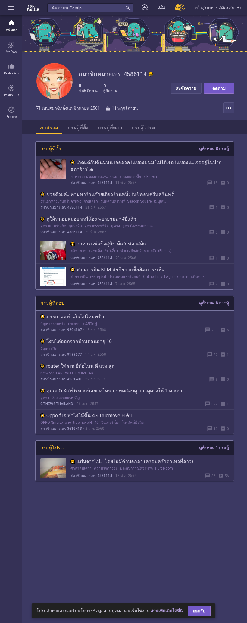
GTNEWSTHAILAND (56, 404)
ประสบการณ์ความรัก (136, 468)
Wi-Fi (69, 373)
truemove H (82, 422)
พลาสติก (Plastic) (158, 251)
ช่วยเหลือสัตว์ (131, 251)
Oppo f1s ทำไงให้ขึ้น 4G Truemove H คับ (89, 415)
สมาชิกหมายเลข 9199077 (61, 354)
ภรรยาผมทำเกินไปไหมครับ (75, 316)
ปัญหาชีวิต (48, 348)
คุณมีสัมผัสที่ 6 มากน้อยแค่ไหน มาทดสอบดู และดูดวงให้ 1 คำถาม (115, 391)
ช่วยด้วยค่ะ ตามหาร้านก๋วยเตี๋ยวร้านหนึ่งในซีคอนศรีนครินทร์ (110, 194)
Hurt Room (164, 468)
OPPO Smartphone (55, 422)
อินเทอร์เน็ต (110, 422)
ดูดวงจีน (75, 226)
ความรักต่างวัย (105, 468)
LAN (59, 373)
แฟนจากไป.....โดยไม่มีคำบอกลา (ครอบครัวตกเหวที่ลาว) (135, 461)
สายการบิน (79, 277)
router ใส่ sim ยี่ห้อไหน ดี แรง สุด (80, 366)
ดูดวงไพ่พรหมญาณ (137, 226)
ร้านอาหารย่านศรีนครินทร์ (60, 201)
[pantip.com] (33, 7)
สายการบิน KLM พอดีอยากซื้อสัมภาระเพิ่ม (121, 269)
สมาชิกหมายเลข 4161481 (61, 379)
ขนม (113, 177)
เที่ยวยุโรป (98, 277)
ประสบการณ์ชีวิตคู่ (82, 324)
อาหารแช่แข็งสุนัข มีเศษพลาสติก (111, 244)
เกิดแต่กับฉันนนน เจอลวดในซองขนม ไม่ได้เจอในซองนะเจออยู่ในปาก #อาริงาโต (146, 165)
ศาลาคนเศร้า (81, 468)
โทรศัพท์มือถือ (133, 422)
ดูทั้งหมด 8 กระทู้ (214, 148)
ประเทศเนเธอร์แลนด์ (124, 277)
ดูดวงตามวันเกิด (53, 226)
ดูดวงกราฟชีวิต (96, 226)
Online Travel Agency (160, 277)
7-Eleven (150, 177)
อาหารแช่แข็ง (91, 251)
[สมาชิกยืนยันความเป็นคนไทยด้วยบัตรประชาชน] (150, 74)
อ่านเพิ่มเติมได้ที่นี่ (167, 610)
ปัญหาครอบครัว (52, 324)
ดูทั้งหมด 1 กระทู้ (214, 447)
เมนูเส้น (160, 201)
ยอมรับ (199, 611)
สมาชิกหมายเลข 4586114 (91, 183)
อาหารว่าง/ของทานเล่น (89, 177)
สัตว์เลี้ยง (111, 251)
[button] (11, 7)
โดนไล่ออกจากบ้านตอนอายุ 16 (79, 341)
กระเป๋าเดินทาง (192, 277)
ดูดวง (115, 226)
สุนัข (73, 251)
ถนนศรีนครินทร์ (112, 201)
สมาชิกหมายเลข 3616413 (61, 428)
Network (47, 373)
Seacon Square (139, 201)
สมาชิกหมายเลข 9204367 (61, 330)
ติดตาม (219, 88)
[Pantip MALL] (180, 7)
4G (91, 373)
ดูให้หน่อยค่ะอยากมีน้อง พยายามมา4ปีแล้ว (91, 219)
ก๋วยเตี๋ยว (91, 201)
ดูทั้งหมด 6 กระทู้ (214, 303)
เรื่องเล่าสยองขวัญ (66, 398)
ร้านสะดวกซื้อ (130, 177)
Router (80, 373)
